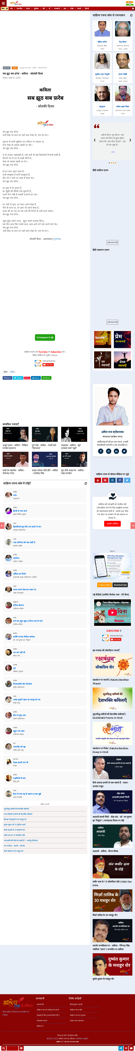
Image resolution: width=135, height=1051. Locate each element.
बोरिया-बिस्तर (18, 605)
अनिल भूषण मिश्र (122, 106)
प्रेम (11, 9)
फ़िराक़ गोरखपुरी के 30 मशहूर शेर (15, 819)
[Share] (120, 1048)
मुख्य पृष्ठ (6, 68)
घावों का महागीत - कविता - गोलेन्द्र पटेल (14, 472)
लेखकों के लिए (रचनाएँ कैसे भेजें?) (48, 1015)
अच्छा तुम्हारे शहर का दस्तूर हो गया (26, 699)
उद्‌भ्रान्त (16, 498)
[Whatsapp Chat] (131, 1048)
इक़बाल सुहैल (17, 546)
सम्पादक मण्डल (42, 1021)
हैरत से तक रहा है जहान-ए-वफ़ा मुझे (27, 794)
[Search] (3, 1048)
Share (8, 378)
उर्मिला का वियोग (19, 574)
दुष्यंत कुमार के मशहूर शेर (103, 978)
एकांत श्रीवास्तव (19, 718)
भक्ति (71, 9)
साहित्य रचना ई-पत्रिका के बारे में (48, 1010)
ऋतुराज (102, 106)
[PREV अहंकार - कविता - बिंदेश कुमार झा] (2, 525)
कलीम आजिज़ (18, 624)
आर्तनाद (16, 558)
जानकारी (57, 9)
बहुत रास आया (19, 731)
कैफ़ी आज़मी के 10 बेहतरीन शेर (14, 830)
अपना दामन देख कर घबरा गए (24, 589)
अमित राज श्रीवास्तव (112, 432)
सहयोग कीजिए (112, 523)
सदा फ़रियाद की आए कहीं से (24, 542)
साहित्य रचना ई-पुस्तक (78, 1015)
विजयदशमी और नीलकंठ (22, 684)
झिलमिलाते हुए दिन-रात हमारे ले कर (27, 527)
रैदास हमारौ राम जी (20, 762)
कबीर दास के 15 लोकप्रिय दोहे (14, 835)
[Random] (126, 1048)
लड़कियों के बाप (19, 778)
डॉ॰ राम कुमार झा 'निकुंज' (22, 640)
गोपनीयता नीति (73, 1035)
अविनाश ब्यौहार (18, 608)
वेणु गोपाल (122, 42)
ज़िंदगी (87, 9)
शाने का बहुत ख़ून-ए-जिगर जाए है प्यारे (28, 621)
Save (28, 378)
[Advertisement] (45, 29)
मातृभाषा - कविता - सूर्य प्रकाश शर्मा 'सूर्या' (71, 446)
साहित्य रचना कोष (76, 1010)
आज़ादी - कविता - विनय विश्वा (105, 851)
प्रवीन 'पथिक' (18, 561)
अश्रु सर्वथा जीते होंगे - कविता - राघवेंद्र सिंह (45, 472)
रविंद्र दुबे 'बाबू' (18, 750)
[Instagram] (108, 451)
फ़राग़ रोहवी (123, 74)
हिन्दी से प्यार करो (20, 511)
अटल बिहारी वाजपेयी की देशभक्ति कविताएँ (18, 814)
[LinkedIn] (116, 451)
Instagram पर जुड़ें (45, 337)
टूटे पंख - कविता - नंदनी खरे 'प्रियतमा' (44, 446)
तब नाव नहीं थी (19, 652)
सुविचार (36, 9)
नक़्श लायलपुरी (18, 593)
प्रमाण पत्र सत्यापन (77, 1021)
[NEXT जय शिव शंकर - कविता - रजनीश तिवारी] (133, 525)
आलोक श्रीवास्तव (19, 530)
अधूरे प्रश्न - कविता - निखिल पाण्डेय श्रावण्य (15, 446)
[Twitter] (124, 451)
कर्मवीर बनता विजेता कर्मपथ (24, 637)
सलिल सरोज (102, 42)
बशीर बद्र (16, 703)
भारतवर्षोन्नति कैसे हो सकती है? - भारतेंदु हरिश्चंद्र (21, 840)
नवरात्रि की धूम (19, 747)
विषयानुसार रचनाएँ (76, 1004)
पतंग (15, 495)
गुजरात (57, 239)
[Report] (21, 1048)
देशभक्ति (19, 9)
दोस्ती (79, 9)
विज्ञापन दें (40, 1026)
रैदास (15, 766)
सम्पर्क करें (40, 1004)
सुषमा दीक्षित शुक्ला (19, 514)
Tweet (18, 378)
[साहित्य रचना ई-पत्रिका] (16, 3)
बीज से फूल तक (19, 715)
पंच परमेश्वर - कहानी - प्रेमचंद (14, 846)
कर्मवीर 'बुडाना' (18, 671)
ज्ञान (65, 9)
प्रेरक (28, 9)
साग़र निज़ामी (17, 797)
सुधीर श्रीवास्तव (18, 687)
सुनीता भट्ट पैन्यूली (102, 74)
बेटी (44, 9)
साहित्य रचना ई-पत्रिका (67, 1039)
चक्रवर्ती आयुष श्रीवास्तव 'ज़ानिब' (25, 577)
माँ (49, 9)
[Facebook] (100, 451)
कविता (15, 68)
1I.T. (62, 1042)
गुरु (14, 668)
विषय (3, 9)
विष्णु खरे (16, 781)
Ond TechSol (71, 1042)
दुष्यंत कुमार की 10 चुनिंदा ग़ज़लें (14, 825)
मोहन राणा (16, 656)
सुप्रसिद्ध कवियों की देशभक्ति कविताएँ (16, 809)
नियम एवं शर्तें (61, 1035)
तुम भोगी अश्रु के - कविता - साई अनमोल (73, 472)
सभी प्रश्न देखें (112, 242)
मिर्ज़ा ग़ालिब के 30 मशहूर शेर (13, 851)
